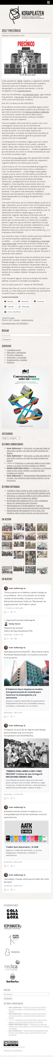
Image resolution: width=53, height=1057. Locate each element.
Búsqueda (7, 339)
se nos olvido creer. (19, 158)
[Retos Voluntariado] (42, 536)
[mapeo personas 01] (7, 553)
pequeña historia (24, 91)
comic (12, 318)
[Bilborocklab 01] (30, 570)
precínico (17, 320)
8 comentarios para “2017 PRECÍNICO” (15, 323)
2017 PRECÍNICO (11, 31)
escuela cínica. (7, 176)
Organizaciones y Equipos (17, 360)
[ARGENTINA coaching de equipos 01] (30, 545)
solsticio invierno (27, 320)
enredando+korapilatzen (26, 15)
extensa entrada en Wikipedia (37, 112)
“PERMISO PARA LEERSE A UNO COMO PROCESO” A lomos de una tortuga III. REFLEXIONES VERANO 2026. (28, 492)
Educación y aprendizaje (16, 352)
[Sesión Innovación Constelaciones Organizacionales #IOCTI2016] (7, 527)
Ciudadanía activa (14, 350)
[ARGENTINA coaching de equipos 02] (42, 527)
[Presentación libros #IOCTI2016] (30, 536)
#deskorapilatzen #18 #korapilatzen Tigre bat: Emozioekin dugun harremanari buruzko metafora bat (28, 506)
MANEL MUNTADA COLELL (18, 468)
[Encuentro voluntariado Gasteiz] (42, 546)
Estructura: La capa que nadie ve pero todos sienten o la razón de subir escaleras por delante (28, 450)
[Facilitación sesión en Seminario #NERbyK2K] (19, 544)
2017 (10, 320)
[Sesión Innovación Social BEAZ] (19, 526)
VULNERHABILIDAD (31, 94)
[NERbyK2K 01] (30, 558)
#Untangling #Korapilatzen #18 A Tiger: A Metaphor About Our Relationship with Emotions (27, 501)
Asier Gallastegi (14, 448)
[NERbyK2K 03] (19, 555)
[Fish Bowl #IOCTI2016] (7, 536)
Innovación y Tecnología (16, 357)
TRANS (19, 81)
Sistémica (10, 362)
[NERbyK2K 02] (30, 527)
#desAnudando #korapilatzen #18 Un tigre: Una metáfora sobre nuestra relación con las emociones (29, 478)
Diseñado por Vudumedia (13, 1050)
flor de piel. (19, 97)
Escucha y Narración (15, 355)
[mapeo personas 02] (19, 568)
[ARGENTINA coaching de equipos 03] (42, 554)
